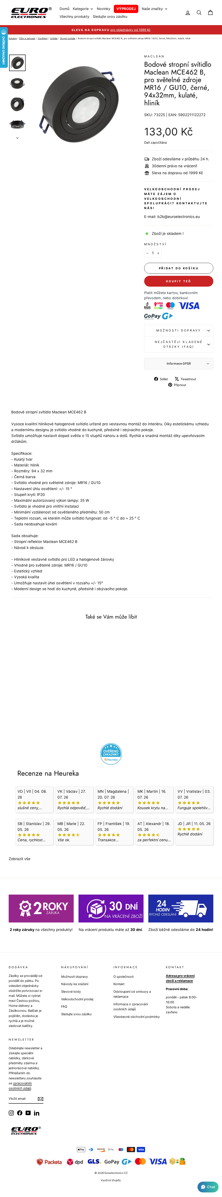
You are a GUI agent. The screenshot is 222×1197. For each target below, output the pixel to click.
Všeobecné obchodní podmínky (136, 1016)
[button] (208, 1187)
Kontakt (118, 984)
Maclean (154, 56)
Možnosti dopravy (178, 330)
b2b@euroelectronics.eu (178, 216)
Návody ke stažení (74, 984)
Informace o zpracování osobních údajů (130, 1006)
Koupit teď (178, 281)
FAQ (64, 1006)
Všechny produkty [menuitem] (74, 16)
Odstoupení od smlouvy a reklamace (132, 994)
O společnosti (123, 976)
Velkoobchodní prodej (77, 999)
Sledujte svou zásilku (76, 1014)
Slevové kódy (71, 991)
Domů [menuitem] (64, 8)
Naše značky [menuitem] (152, 8)
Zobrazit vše (19, 859)
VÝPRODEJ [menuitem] (126, 8)
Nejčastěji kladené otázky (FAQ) (179, 344)
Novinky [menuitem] (103, 8)
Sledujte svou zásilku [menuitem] (110, 16)
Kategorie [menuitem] (81, 8)
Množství (155, 244)
